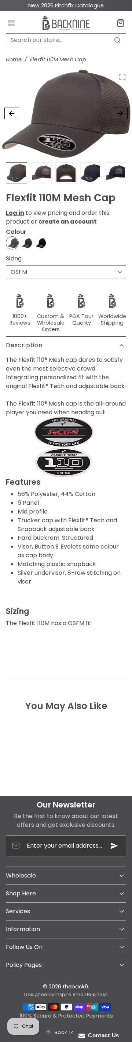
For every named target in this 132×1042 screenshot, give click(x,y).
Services (18, 911)
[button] (11, 23)
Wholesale (21, 875)
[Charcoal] (12, 242)
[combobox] (66, 40)
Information (23, 929)
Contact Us (102, 1035)
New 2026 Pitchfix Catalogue (66, 5)
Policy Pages (24, 965)
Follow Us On (24, 947)
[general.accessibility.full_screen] (122, 77)
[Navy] (26, 242)
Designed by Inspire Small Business (66, 994)
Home (14, 59)
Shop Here (21, 893)
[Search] (117, 40)
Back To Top (71, 1032)
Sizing (14, 258)
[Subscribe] (114, 845)
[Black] (40, 242)
